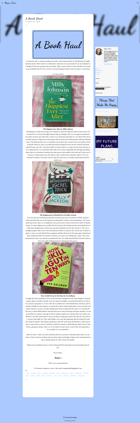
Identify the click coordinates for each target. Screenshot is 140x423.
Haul (27, 375)
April (27, 373)
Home (97, 68)
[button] (26, 25)
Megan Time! (10, 2)
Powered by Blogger (71, 417)
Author (33, 373)
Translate (109, 161)
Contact (98, 72)
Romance (73, 375)
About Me (98, 70)
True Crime (81, 375)
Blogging (52, 373)
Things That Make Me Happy (102, 111)
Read (60, 375)
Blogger (44, 373)
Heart (32, 375)
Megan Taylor (107, 48)
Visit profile (108, 64)
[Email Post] (26, 371)
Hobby (38, 375)
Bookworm (78, 373)
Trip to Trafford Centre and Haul (103, 130)
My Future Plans (99, 150)
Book (58, 373)
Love (55, 375)
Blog (39, 373)
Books (71, 373)
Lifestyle (49, 375)
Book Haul (65, 373)
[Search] (18, 3)
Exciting (86, 373)
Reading (66, 375)
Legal (97, 74)
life (43, 375)
